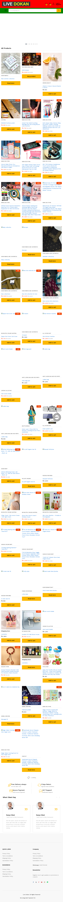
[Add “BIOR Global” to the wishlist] (33, 64)
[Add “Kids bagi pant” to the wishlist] (33, 375)
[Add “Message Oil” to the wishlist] (12, 713)
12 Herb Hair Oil (5, 598)
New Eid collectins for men (29, 294)
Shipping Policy (6, 858)
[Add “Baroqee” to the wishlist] (33, 244)
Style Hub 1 (46, 666)
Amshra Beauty (47, 83)
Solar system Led (47, 428)
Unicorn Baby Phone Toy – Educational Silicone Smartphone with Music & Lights (10, 166)
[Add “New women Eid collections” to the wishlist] (53, 295)
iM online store (26, 631)
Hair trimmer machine (49, 336)
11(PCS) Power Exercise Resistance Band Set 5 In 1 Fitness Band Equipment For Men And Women (10, 207)
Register (58, 4)
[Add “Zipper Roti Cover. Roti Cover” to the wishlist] (12, 330)
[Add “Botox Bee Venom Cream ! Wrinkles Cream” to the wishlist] (33, 509)
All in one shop (47, 333)
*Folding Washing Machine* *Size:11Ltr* (8, 548)
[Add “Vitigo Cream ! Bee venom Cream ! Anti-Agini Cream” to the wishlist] (12, 509)
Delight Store (5, 666)
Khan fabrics (4, 75)
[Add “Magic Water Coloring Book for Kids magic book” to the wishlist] (12, 747)
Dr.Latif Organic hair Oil (28, 481)
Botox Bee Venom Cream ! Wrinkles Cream (29, 516)
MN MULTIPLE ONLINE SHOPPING (8, 333)
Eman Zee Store (26, 119)
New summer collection (7, 78)
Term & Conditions (7, 856)
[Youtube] (41, 882)
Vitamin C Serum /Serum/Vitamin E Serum (52, 86)
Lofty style (25, 594)
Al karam (24, 335)
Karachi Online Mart (6, 544)
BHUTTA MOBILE (26, 426)
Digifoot (24, 756)
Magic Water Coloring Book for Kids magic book (9, 753)
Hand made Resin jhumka (50, 590)
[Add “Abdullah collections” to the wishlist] (53, 250)
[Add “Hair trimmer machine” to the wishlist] (53, 330)
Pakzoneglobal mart (27, 67)
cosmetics (4, 634)
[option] (31, 29)
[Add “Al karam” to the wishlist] (33, 329)
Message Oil (4, 719)
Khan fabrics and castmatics (9, 256)
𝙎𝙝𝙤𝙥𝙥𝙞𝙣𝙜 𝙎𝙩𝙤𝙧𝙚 (5, 631)
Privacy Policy (6, 853)
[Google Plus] (38, 882)
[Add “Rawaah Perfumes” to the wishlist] (53, 473)
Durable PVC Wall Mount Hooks (30, 634)
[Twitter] (36, 882)
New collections (5, 294)
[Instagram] (44, 882)
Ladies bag (46, 379)
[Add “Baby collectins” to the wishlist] (12, 254)
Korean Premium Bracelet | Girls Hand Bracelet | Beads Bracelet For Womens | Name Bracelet (10, 671)
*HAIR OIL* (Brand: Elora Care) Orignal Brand (51, 558)
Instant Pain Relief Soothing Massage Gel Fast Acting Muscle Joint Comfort (31, 124)
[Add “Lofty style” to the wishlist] (33, 588)
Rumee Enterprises (27, 591)
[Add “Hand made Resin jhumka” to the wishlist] (53, 584)
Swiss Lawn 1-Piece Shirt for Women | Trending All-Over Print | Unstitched (31, 430)
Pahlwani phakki (26, 709)
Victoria (3, 119)
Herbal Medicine (5, 716)
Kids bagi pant (26, 380)
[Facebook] (33, 882)
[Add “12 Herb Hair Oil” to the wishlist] (12, 593)
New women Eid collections (50, 301)
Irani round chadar (6, 393)
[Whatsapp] (47, 882)
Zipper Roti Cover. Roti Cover (9, 336)
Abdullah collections (48, 256)
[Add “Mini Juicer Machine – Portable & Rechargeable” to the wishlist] (53, 509)
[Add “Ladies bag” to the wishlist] (53, 373)
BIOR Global (25, 70)
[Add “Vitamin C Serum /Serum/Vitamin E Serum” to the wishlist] (53, 80)
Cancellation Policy (7, 860)
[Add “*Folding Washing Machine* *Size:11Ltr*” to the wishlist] (12, 542)
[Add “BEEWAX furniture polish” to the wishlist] (12, 117)
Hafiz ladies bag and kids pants (30, 377)
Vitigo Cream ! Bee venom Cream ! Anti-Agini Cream (10, 516)
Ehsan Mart (4, 468)
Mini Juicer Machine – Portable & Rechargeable (52, 516)
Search (59, 10)
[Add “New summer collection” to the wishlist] (12, 73)
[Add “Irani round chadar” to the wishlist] (12, 388)
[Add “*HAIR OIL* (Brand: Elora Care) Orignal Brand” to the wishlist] (53, 551)
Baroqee (24, 250)
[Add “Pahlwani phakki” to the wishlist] (33, 704)
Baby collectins (5, 259)
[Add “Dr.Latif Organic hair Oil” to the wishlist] (33, 476)
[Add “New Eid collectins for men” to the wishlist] (33, 288)
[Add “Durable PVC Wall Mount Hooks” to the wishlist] (33, 628)
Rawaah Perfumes (47, 475)
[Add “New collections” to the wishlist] (12, 288)
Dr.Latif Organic (26, 478)
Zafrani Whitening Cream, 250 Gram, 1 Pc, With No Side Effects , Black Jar (10, 473)
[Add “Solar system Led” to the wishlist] (53, 423)
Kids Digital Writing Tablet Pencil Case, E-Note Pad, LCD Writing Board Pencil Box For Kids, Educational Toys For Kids (31, 167)
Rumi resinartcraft (48, 587)
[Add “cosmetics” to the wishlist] (12, 628)
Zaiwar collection (6, 390)
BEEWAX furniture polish (8, 123)
